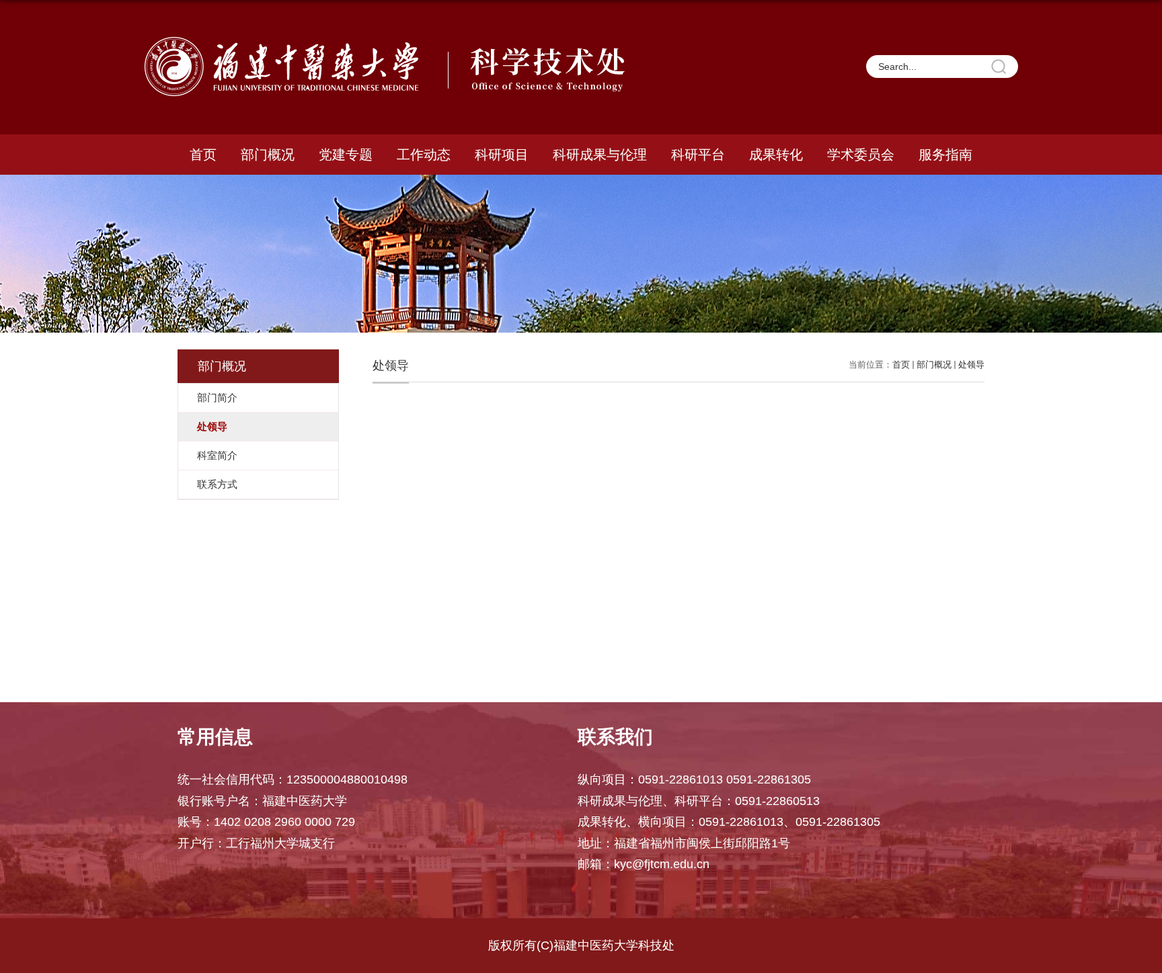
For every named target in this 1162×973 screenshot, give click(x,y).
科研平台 (698, 154)
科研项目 (502, 154)
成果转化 (776, 154)
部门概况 (268, 154)
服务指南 (945, 154)
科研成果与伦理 (600, 154)
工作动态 (424, 154)
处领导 (971, 364)
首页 (203, 154)
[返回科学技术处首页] (387, 41)
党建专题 (346, 154)
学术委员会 (860, 154)
